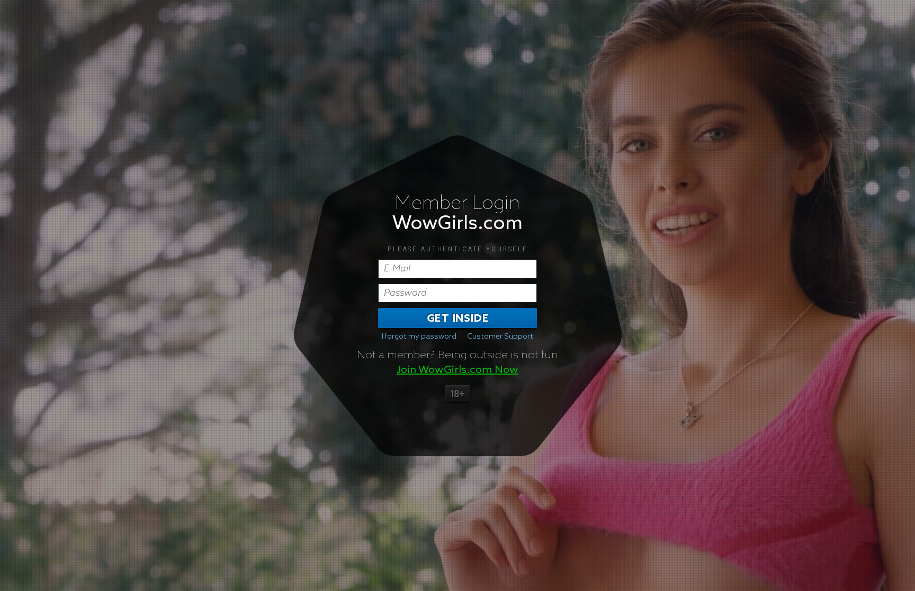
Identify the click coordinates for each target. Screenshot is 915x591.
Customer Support (500, 336)
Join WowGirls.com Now (457, 370)
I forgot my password (419, 336)
